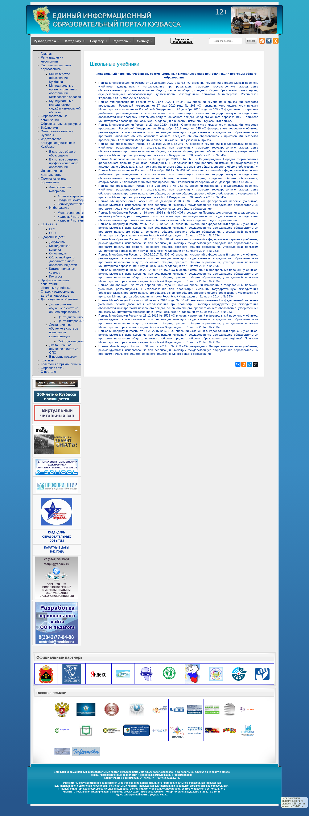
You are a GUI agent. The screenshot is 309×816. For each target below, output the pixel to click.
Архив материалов (71, 196)
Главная (47, 53)
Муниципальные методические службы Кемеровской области (65, 106)
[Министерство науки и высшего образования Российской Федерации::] (86, 709)
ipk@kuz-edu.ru (158, 794)
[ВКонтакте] (237, 364)
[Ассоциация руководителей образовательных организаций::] (85, 730)
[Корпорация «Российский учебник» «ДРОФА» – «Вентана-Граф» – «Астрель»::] (159, 730)
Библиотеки (49, 127)
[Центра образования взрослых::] (229, 709)
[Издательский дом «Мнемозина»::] (111, 709)
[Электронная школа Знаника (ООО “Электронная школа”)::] (177, 732)
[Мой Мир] (249, 364)
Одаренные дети (53, 237)
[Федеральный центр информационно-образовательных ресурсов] (136, 730)
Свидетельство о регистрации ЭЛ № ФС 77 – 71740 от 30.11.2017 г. (142, 778)
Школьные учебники (55, 287)
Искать (251, 40)
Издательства (51, 139)
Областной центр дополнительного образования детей (63, 261)
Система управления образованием (56, 67)
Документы (57, 242)
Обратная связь (52, 368)
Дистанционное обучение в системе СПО (63, 348)
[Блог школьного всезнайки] (159, 709)
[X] (255, 364)
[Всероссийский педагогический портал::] (136, 709)
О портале (48, 371)
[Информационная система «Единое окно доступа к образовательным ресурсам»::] (212, 709)
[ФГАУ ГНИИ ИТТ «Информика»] (86, 751)
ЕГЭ (52, 229)
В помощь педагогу (63, 356)
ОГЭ (52, 233)
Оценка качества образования (53, 180)
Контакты (47, 360)
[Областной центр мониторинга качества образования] (146, 673)
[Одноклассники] (243, 364)
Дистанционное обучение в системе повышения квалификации (63, 330)
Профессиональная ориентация (55, 282)
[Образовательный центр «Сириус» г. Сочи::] (247, 709)
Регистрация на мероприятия (52, 59)
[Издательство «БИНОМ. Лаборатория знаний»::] (177, 709)
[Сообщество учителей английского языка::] (212, 730)
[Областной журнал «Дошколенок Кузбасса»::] (229, 730)
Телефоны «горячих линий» (61, 364)
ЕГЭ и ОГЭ (49, 224)
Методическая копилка (59, 247)
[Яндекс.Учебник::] (98, 673)
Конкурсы (56, 276)
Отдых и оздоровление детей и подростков (57, 293)
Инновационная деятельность (52, 172)
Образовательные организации (54, 117)
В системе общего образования (62, 153)
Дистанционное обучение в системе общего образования (64, 308)
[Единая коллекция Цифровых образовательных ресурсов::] (111, 730)
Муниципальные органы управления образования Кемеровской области (65, 91)
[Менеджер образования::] (194, 730)
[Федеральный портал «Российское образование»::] (194, 709)
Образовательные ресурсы (61, 123)
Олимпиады (58, 253)
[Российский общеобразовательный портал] (62, 751)
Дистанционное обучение (59, 299)
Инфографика (59, 207)
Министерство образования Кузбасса (59, 77)
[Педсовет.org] (62, 730)
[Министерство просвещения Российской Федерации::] (62, 709)
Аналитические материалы (60, 189)
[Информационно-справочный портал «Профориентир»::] (248, 730)
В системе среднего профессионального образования (63, 163)
